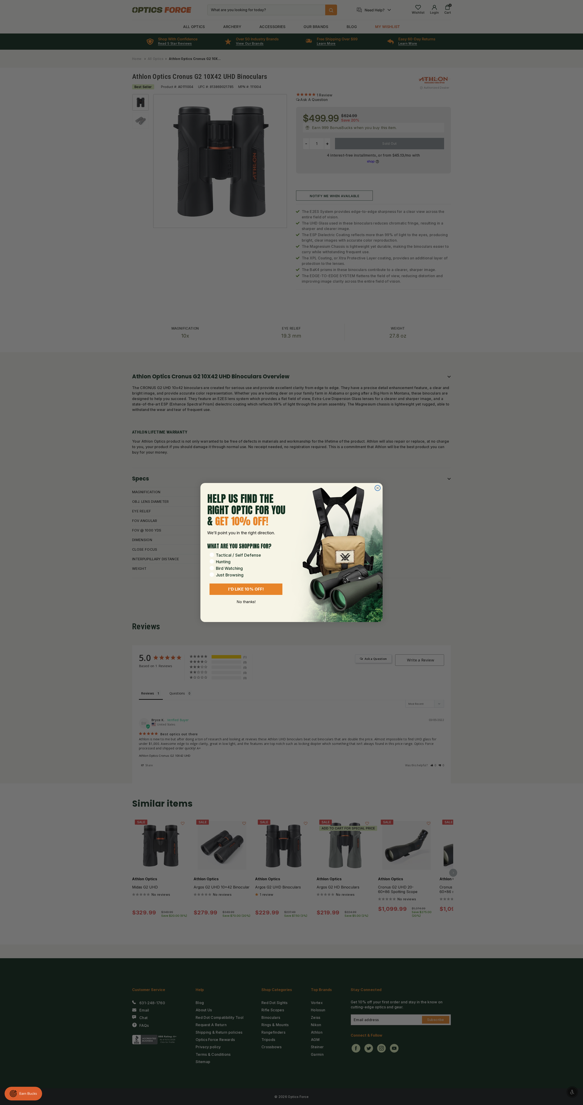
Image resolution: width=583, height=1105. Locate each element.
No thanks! (246, 601)
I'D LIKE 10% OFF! (246, 589)
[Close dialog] (377, 488)
